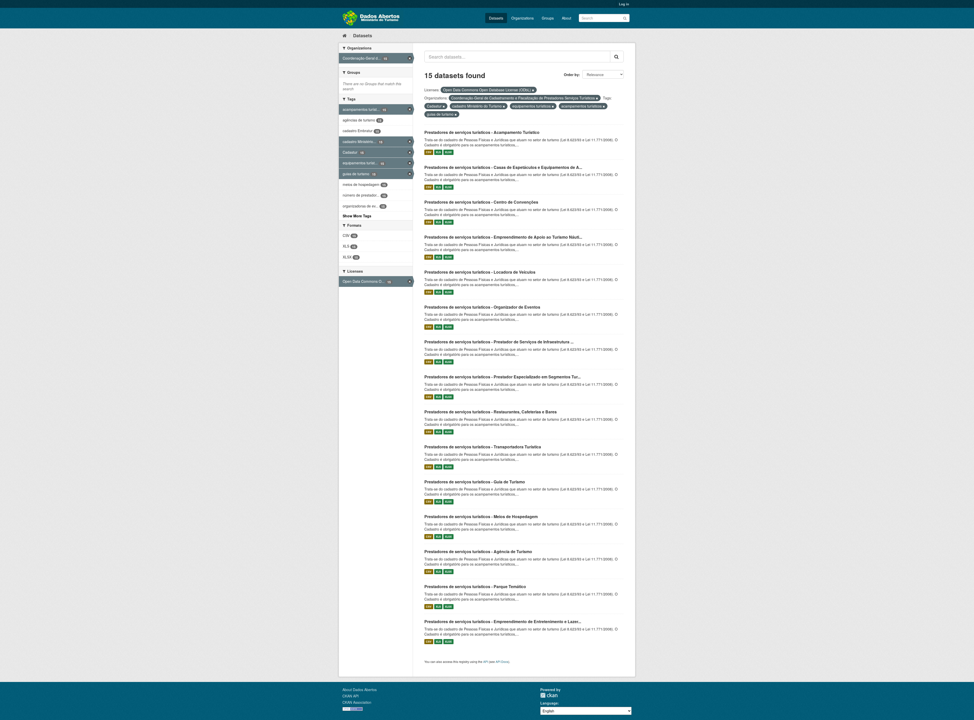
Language (549, 703)
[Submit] (625, 17)
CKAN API (350, 695)
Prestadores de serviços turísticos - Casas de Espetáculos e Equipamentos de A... (503, 167)
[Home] (344, 35)
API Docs (502, 661)
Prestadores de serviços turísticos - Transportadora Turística (482, 447)
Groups (548, 18)
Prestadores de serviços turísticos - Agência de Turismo (478, 551)
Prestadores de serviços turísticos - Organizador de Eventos (482, 307)
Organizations (522, 18)
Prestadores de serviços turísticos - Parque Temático (475, 586)
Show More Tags (357, 215)
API (485, 661)
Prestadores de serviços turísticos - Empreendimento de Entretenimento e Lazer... (502, 621)
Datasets (496, 18)
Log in (624, 4)
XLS (438, 152)
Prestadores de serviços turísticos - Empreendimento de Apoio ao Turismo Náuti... (503, 237)
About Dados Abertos (359, 689)
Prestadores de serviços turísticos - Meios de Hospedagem (481, 516)
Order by (571, 74)
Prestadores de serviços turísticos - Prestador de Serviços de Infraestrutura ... (498, 342)
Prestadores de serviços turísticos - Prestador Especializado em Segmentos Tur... (502, 377)
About (566, 18)
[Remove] (533, 90)
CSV (428, 152)
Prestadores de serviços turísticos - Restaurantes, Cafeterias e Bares (490, 412)
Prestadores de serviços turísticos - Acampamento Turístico (482, 132)
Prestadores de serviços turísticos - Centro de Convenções (481, 202)
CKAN (549, 695)
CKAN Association (356, 702)
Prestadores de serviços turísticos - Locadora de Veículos (479, 272)
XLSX (448, 152)
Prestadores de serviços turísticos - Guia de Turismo (474, 482)
